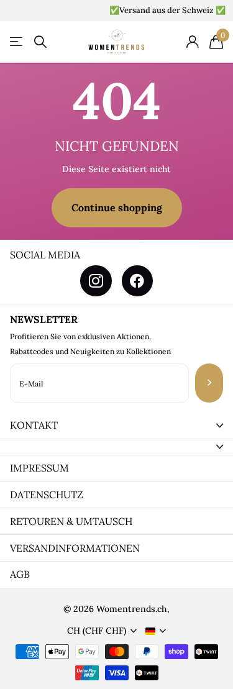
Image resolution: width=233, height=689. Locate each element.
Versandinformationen (75, 548)
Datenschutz (46, 494)
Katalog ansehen (17, 42)
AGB (20, 574)
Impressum (39, 468)
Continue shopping (116, 207)
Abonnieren (209, 383)
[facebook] (137, 280)
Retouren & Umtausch (71, 521)
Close (116, 426)
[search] (40, 42)
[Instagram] (95, 280)
